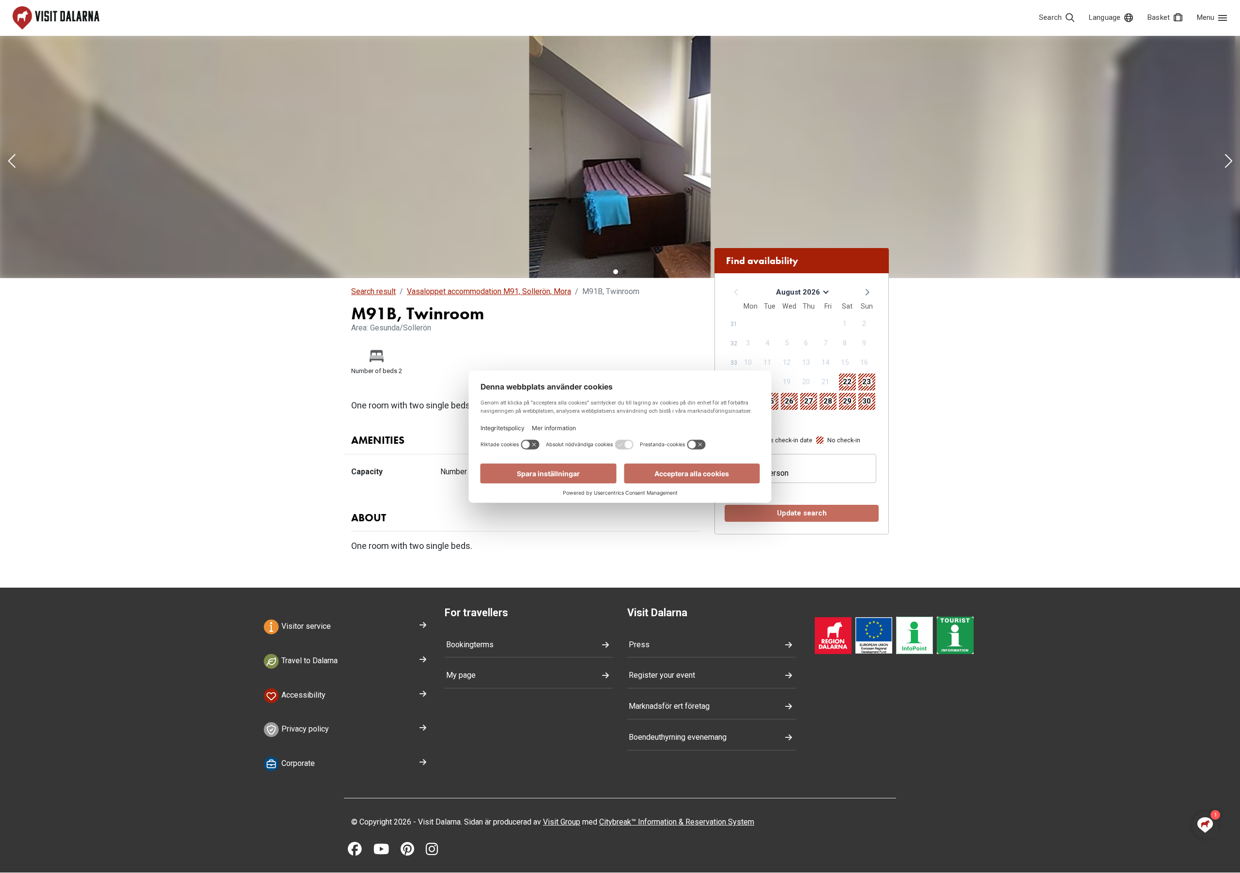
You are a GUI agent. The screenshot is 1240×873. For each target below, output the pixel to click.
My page (461, 675)
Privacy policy (304, 729)
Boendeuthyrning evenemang (678, 737)
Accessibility (302, 695)
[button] (11, 161)
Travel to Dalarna (308, 660)
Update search (802, 513)
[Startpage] (56, 18)
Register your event (662, 675)
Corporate (297, 763)
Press (639, 644)
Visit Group (561, 821)
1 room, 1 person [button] (760, 473)
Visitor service (305, 626)
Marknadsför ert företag (669, 706)
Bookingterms (470, 644)
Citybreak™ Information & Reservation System (676, 821)
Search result (373, 291)
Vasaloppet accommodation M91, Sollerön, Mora (489, 291)
